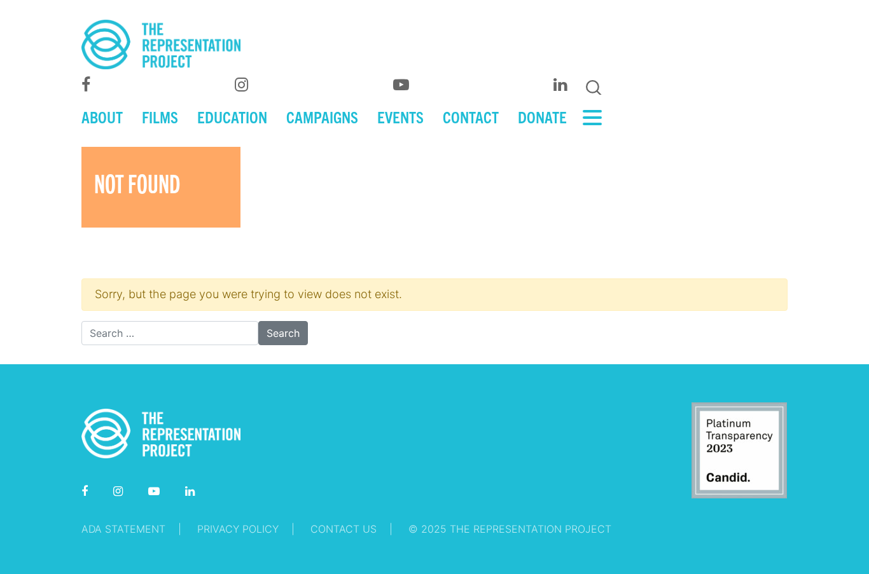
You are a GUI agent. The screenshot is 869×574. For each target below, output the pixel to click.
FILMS (160, 116)
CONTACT (471, 116)
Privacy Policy (238, 529)
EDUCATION (232, 116)
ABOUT (102, 116)
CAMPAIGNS (322, 116)
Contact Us (343, 529)
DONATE (542, 116)
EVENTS (400, 116)
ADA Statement (123, 529)
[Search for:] (169, 333)
